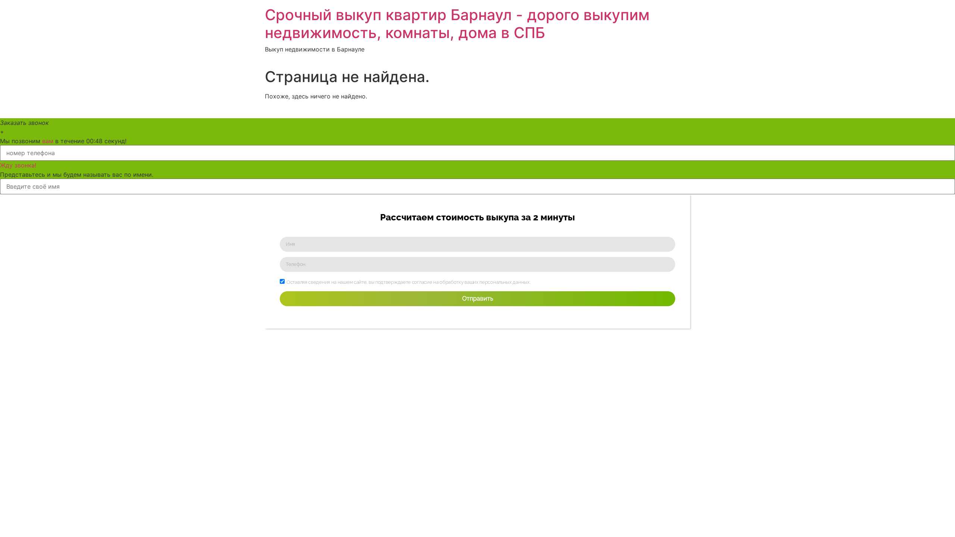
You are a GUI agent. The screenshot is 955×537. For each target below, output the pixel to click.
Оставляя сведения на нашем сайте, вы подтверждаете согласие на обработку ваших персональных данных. (408, 282)
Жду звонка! (18, 165)
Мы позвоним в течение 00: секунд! (63, 141)
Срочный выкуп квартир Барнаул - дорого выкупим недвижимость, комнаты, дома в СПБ (457, 24)
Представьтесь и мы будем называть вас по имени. (76, 175)
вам (47, 141)
